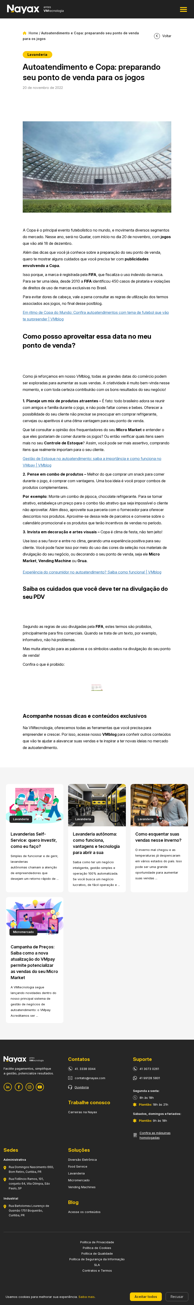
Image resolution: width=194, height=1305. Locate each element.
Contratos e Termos (97, 1270)
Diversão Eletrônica (82, 1159)
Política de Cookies (97, 1248)
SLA (97, 1265)
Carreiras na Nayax (82, 1112)
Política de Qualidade (97, 1253)
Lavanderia (76, 1173)
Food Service (77, 1166)
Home (33, 33)
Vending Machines (82, 1187)
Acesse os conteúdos (84, 1212)
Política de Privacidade (97, 1242)
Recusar (177, 1297)
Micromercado (79, 1180)
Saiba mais (87, 1297)
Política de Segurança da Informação (97, 1259)
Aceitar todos (146, 1297)
